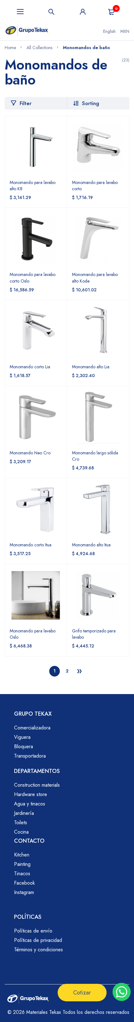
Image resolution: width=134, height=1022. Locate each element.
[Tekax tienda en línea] (27, 31)
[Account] (82, 12)
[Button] (51, 12)
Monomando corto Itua (30, 545)
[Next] (79, 671)
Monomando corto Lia (30, 367)
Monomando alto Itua (91, 545)
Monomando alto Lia (90, 367)
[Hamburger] (20, 12)
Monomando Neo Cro (30, 453)
